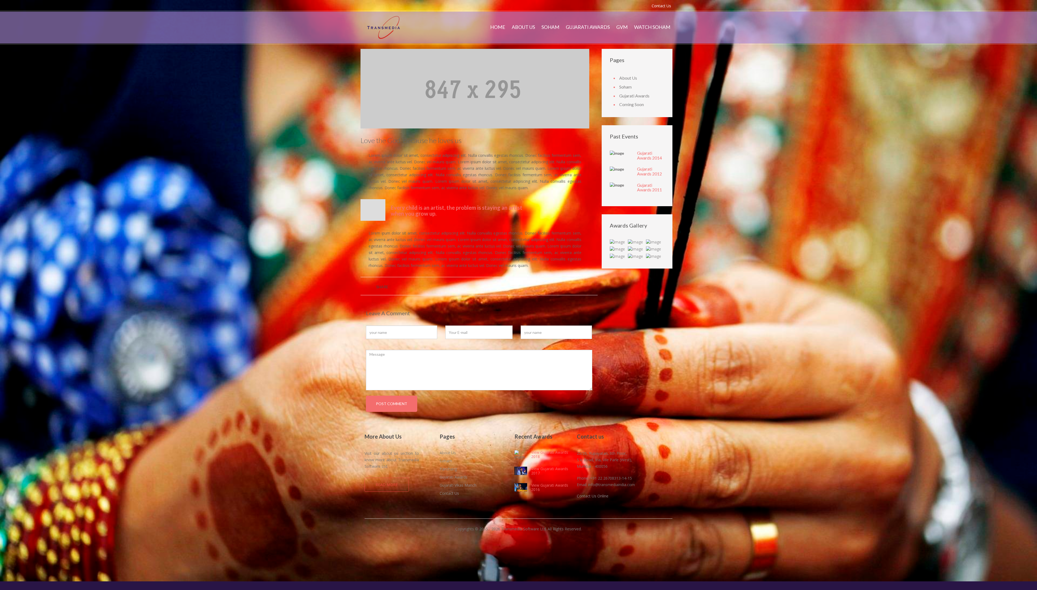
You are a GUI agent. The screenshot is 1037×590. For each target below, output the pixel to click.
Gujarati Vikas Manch (458, 485)
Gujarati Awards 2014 (649, 155)
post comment (391, 403)
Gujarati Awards (588, 27)
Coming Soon (631, 104)
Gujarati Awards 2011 (649, 187)
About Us (523, 27)
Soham (550, 27)
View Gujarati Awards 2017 (549, 470)
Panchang (448, 469)
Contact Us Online (592, 496)
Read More (387, 484)
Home (497, 27)
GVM (622, 27)
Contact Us (661, 5)
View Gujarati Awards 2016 (549, 487)
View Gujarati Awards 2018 (549, 454)
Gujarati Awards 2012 (649, 171)
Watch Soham (652, 27)
